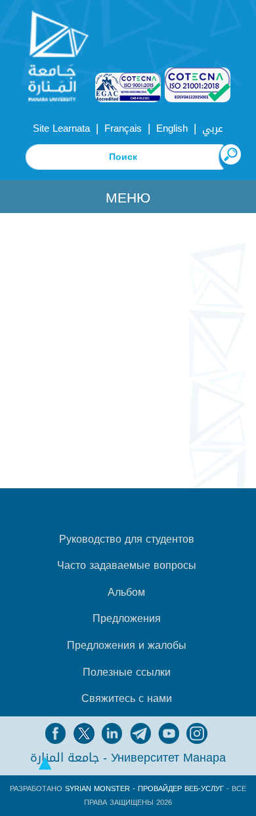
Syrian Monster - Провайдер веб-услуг (144, 789)
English (172, 128)
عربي (212, 128)
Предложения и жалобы (126, 645)
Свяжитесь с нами (126, 699)
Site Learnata (61, 128)
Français (123, 128)
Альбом (126, 592)
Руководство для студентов (126, 539)
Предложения (127, 619)
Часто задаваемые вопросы (126, 565)
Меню (128, 198)
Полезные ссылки (127, 672)
